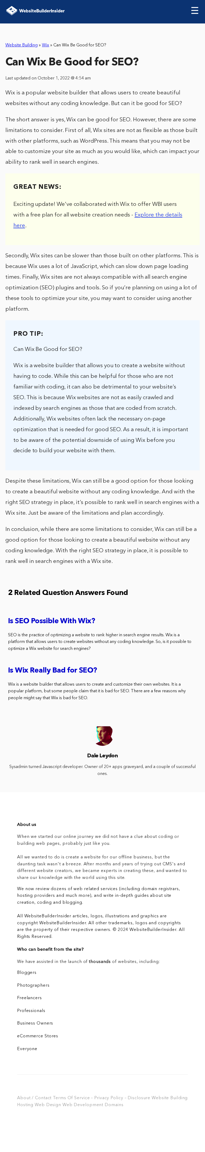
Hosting (25, 1105)
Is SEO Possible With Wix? (51, 621)
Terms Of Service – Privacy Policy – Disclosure (101, 1098)
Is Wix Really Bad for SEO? (52, 670)
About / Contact (34, 1098)
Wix (45, 45)
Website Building (21, 45)
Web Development (82, 1105)
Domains (114, 1105)
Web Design (48, 1105)
